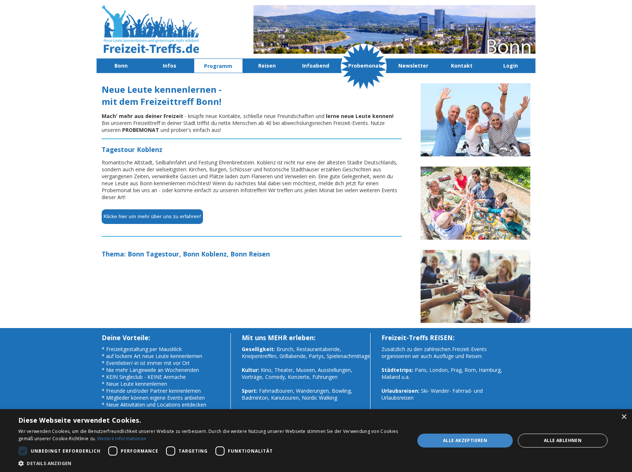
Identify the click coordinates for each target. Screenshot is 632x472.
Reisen (267, 65)
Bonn (121, 65)
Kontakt (462, 65)
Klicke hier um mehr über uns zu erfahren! (152, 216)
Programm (218, 65)
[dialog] (316, 440)
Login (510, 65)
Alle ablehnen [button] (563, 440)
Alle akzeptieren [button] (465, 440)
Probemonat (364, 65)
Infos (169, 65)
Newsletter (413, 65)
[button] (210, 463)
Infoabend (315, 65)
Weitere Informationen (121, 438)
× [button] (624, 417)
